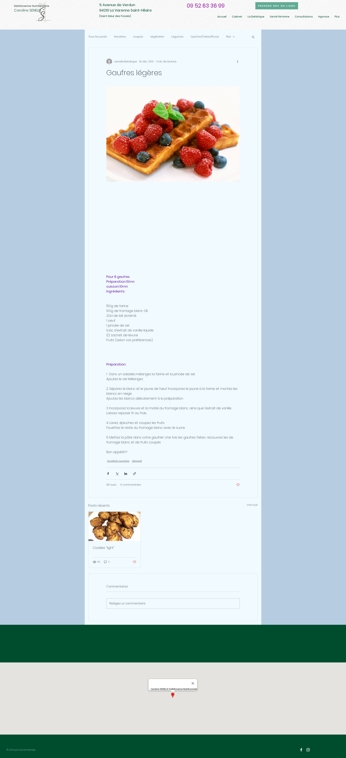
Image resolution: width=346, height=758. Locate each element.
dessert (137, 461)
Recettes (120, 36)
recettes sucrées (118, 461)
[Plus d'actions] (237, 61)
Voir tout (252, 505)
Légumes (177, 36)
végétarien (157, 36)
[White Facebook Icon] (301, 750)
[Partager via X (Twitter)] (117, 473)
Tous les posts (97, 36)
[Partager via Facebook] (108, 473)
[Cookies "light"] (114, 526)
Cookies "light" (103, 547)
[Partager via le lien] (134, 473)
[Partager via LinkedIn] (125, 473)
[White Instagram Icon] (308, 750)
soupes (138, 36)
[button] (253, 36)
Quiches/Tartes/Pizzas (205, 36)
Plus (228, 36)
